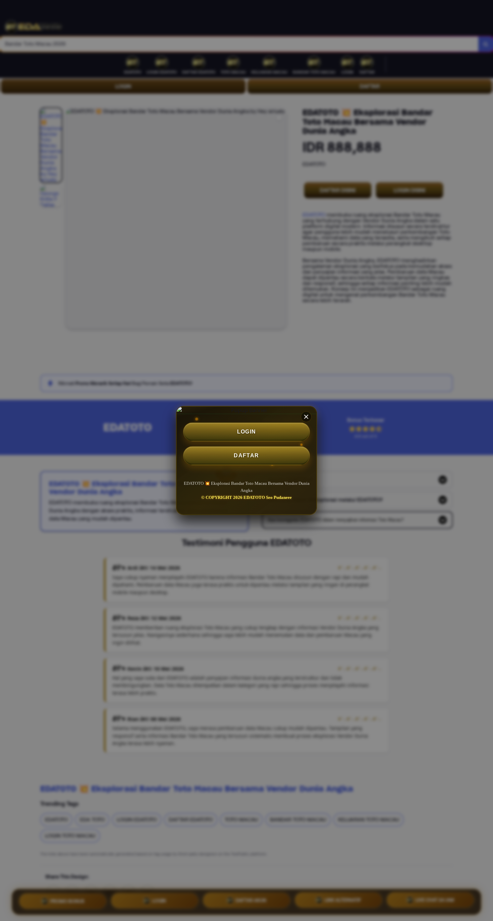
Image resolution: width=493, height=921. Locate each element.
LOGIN (246, 432)
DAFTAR (246, 455)
